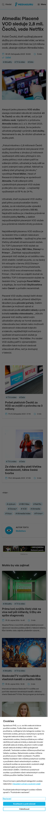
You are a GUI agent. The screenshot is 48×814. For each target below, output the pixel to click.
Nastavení (7, 799)
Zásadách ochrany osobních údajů (26, 784)
